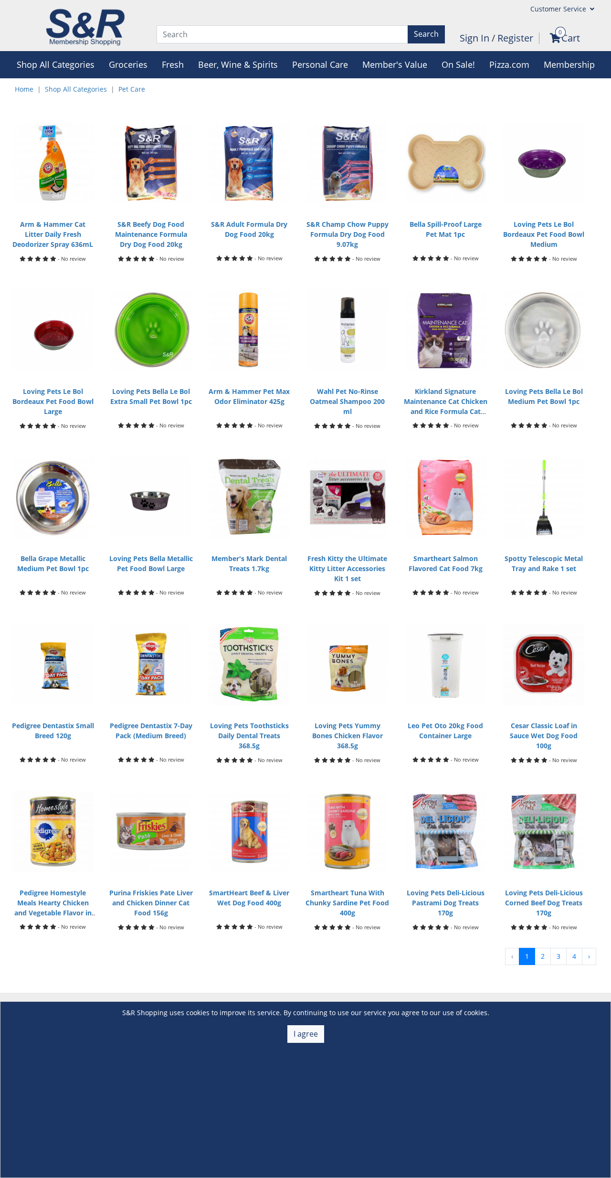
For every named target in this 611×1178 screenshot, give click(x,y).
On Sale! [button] (458, 64)
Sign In (476, 38)
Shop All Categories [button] (56, 64)
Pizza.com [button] (509, 64)
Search (426, 34)
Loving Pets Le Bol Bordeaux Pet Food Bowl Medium (543, 234)
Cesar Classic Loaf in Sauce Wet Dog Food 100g (544, 735)
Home (24, 89)
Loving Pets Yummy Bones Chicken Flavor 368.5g (347, 735)
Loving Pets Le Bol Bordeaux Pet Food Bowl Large (53, 401)
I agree (306, 1034)
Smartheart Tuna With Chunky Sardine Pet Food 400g (347, 902)
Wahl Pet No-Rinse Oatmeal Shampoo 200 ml (347, 401)
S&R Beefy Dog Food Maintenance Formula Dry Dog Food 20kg (151, 234)
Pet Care (131, 89)
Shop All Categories (76, 89)
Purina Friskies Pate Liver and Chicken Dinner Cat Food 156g (151, 902)
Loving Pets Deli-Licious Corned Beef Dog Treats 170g (544, 902)
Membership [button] (569, 64)
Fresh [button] (173, 64)
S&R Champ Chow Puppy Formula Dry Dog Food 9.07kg (347, 234)
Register (515, 38)
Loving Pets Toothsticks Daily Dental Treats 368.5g (249, 735)
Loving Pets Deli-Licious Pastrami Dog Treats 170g (446, 902)
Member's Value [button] (394, 64)
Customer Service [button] (559, 8)
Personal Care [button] (320, 64)
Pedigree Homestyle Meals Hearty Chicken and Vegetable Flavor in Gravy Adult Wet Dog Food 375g (53, 912)
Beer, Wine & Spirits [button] (238, 64)
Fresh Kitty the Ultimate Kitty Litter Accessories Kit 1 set (347, 568)
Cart (570, 38)
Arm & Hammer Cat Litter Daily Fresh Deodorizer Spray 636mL (52, 234)
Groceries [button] (128, 64)
